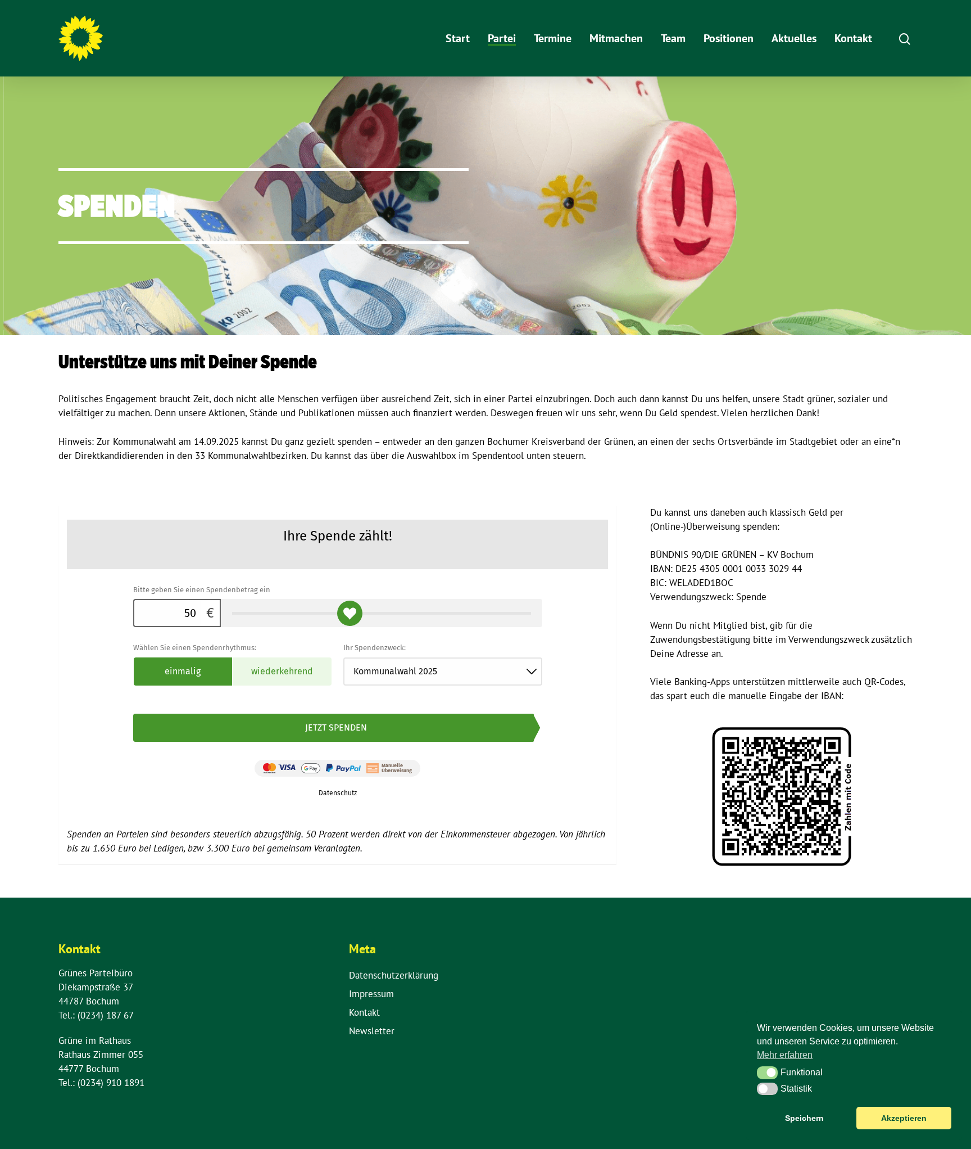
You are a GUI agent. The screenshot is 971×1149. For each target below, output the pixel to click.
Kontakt (853, 38)
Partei (502, 38)
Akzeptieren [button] (904, 1118)
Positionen (729, 38)
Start (458, 38)
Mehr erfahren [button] (785, 1055)
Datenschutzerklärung (393, 975)
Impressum (371, 994)
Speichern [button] (804, 1118)
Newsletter (371, 1031)
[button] (767, 1072)
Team (673, 38)
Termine (552, 38)
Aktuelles (794, 38)
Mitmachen (616, 38)
